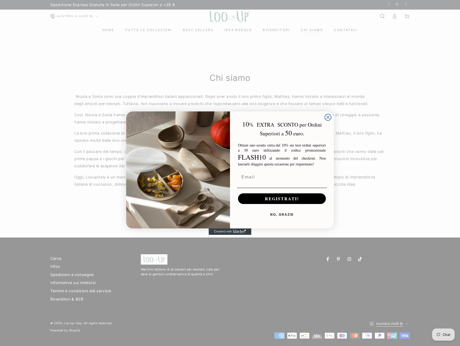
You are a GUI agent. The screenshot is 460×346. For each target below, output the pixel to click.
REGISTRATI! (282, 198)
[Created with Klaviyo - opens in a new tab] (230, 231)
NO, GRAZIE (282, 214)
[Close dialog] (328, 117)
